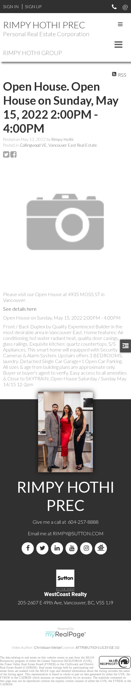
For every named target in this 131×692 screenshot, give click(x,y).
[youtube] (73, 548)
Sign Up (33, 6)
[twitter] (43, 548)
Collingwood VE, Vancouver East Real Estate (58, 145)
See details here (20, 309)
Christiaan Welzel (48, 647)
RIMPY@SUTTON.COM (78, 533)
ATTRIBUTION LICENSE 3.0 (97, 647)
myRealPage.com (65, 635)
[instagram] (87, 548)
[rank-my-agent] (102, 548)
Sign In (11, 6)
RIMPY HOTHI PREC (44, 24)
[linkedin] (58, 548)
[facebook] (29, 548)
